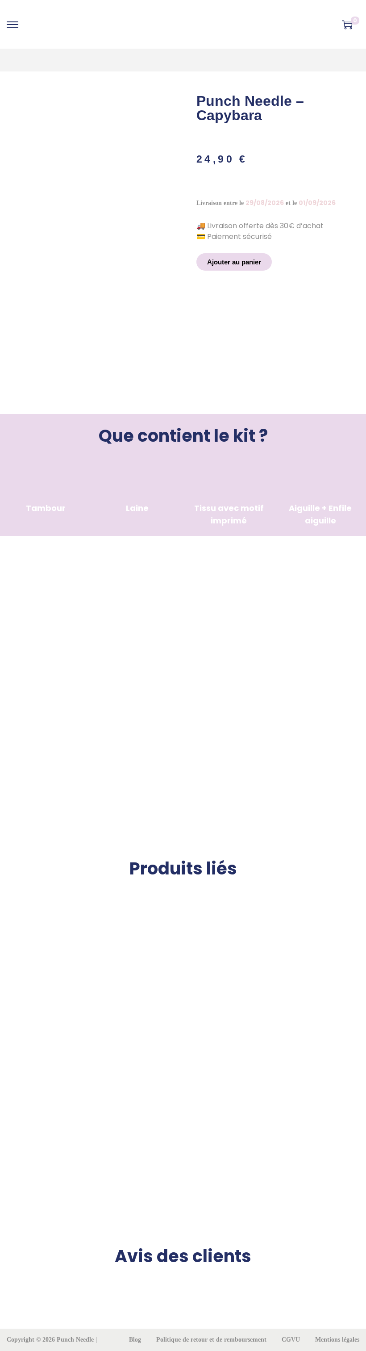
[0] (347, 24)
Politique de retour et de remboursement (211, 1339)
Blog (135, 1339)
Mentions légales (337, 1339)
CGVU (291, 1339)
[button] (234, 262)
